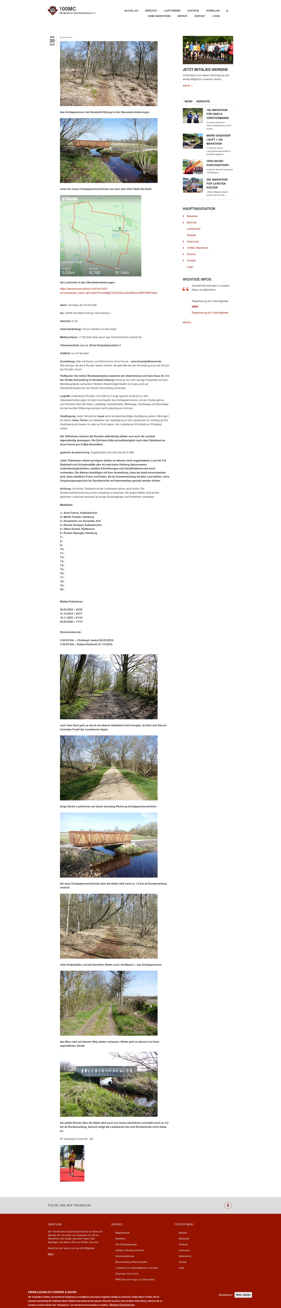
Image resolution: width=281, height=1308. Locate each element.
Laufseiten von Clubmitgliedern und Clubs (136, 1267)
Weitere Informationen (122, 1305)
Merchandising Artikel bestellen (131, 1261)
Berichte (151, 10)
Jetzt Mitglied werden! (205, 69)
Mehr (50, 1254)
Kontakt (199, 16)
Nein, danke (243, 1294)
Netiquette (184, 1238)
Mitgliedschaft (122, 1232)
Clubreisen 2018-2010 (126, 1273)
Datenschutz (185, 1256)
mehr (187, 85)
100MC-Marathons (158, 16)
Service (182, 16)
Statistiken (120, 1238)
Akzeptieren (226, 1295)
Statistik (193, 10)
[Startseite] (53, 10)
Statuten (183, 1232)
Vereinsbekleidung (124, 1256)
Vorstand (183, 1244)
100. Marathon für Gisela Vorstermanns (218, 114)
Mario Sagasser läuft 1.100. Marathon (219, 139)
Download (213, 10)
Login (216, 16)
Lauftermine (172, 10)
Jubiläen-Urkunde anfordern (129, 1250)
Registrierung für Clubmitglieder (210, 312)
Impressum (184, 1250)
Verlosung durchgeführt (218, 163)
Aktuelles (131, 10)
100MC (67, 8)
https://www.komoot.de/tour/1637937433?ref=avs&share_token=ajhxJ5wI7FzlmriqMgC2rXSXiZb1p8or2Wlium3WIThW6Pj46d (108, 291)
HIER (195, 306)
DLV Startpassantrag (126, 1244)
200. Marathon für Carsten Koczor (217, 183)
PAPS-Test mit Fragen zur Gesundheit (134, 1279)
